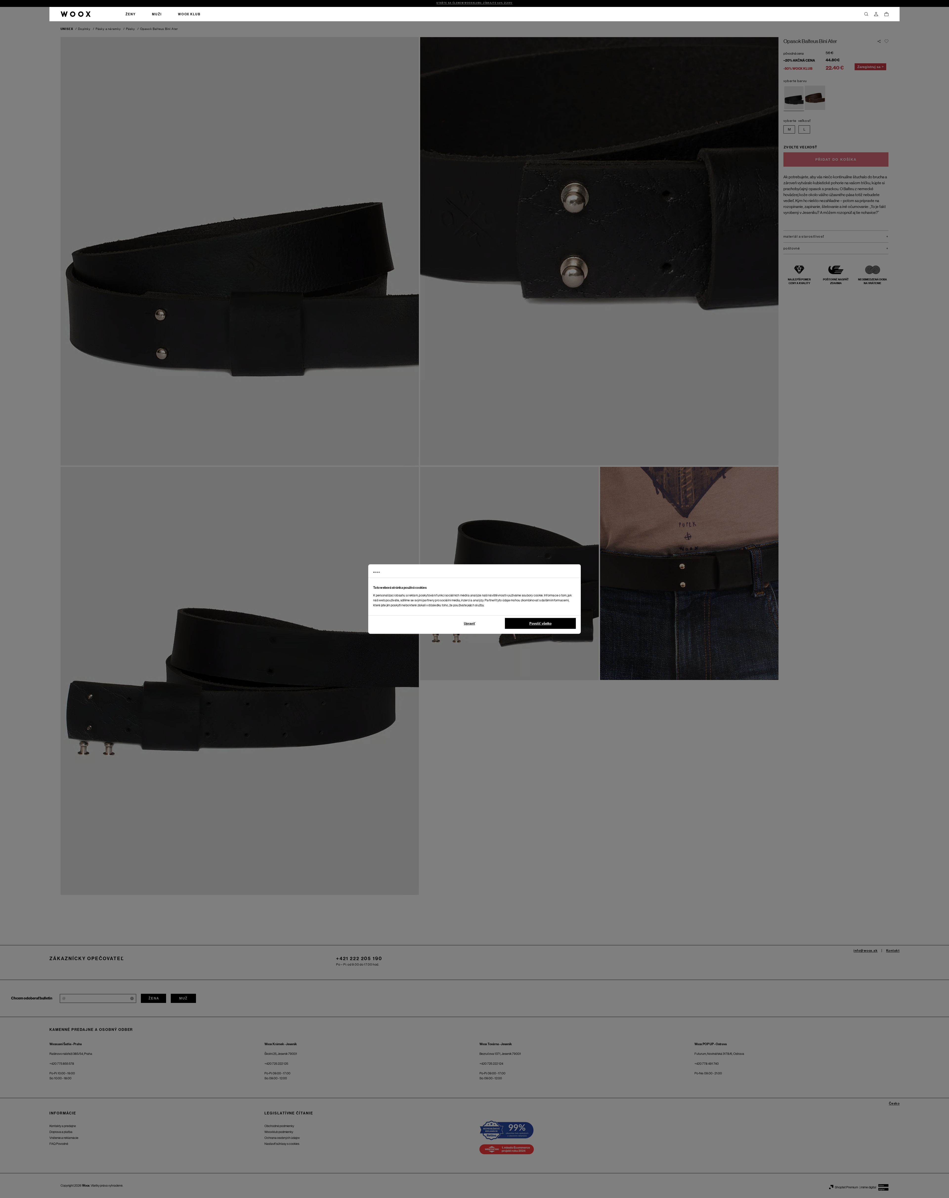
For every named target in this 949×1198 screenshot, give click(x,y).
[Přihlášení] (876, 14)
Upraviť (469, 623)
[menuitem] (130, 14)
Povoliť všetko (540, 623)
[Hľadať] (866, 14)
